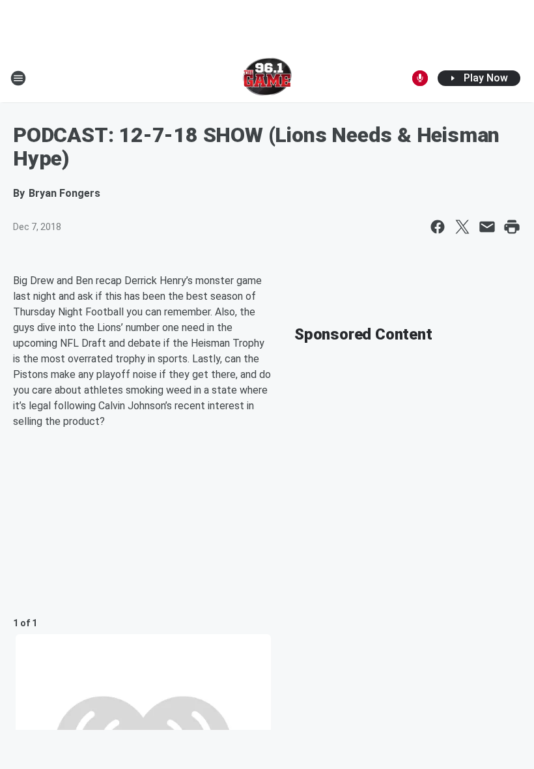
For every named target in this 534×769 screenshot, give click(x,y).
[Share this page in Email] (487, 227)
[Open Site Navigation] (18, 78)
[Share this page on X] (462, 227)
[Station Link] (267, 78)
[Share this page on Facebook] (438, 227)
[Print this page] (512, 227)
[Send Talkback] (420, 78)
